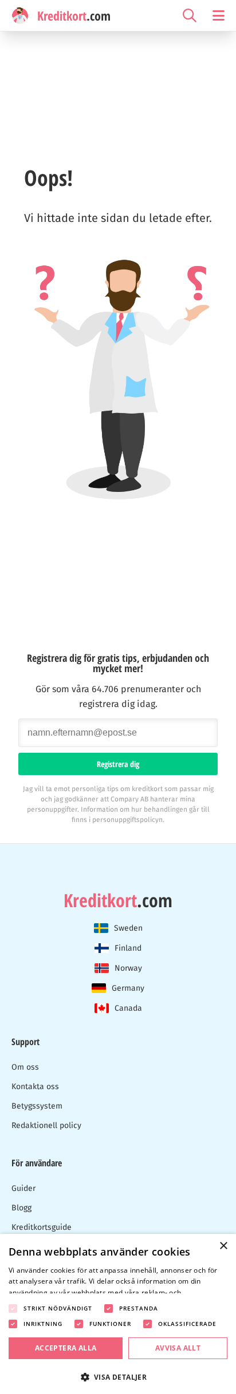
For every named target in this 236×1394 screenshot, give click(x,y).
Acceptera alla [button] (66, 1348)
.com (118, 900)
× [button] (223, 1246)
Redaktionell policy (46, 1125)
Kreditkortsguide (41, 1227)
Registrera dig (118, 763)
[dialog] (118, 1314)
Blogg (21, 1208)
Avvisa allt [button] (177, 1348)
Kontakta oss (35, 1086)
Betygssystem (36, 1106)
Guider (23, 1188)
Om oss (25, 1067)
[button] (118, 1376)
